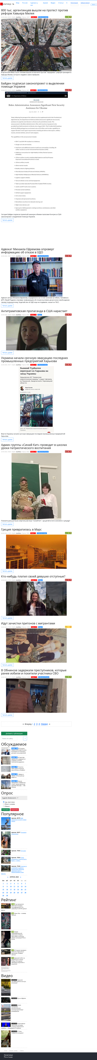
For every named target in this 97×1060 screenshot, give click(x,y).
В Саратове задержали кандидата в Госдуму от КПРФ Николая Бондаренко (18, 760)
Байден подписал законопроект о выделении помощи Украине (32, 84)
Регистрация (74, 3)
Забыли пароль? (85, 3)
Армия (45, 3)
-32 (68, 256)
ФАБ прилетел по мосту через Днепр (18, 819)
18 (14, 889)
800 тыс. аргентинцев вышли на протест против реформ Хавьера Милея (34, 11)
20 (21, 889)
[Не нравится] (70, 16)
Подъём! (23, 851)
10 (11, 886)
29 (3, 895)
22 (3, 892)
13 (21, 886)
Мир (17, 3)
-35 (68, 314)
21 (25, 889)
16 (7, 889)
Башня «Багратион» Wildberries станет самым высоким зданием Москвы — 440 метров (18, 784)
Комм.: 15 (33, 315)
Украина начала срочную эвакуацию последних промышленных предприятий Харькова (34, 359)
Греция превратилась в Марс (21, 529)
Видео (53, 3)
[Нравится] (66, 16)
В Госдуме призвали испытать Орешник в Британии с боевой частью (18, 952)
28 (25, 892)
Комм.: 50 (34, 580)
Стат (5, 1051)
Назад (44, 724)
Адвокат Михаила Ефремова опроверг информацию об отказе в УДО (27, 250)
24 (11, 892)
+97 (68, 677)
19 (18, 889)
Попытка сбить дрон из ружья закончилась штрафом (18, 768)
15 (3, 889)
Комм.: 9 (33, 533)
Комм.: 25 (33, 90)
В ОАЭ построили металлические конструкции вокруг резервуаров (17, 1008)
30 (7, 895)
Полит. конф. (13, 1051)
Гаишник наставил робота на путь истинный (18, 981)
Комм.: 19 (33, 256)
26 (18, 892)
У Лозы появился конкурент (17, 1032)
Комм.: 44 (34, 17)
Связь (22, 1051)
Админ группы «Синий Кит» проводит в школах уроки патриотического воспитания (34, 446)
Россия (24, 3)
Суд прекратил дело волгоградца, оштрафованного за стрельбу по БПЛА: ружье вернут (14, 907)
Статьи (60, 3)
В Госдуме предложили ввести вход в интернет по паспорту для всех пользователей (18, 751)
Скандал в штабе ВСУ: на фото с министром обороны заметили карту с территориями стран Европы (14, 870)
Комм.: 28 (34, 627)
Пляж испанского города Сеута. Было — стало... (19, 859)
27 (21, 892)
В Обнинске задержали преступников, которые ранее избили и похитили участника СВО (33, 671)
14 (25, 886)
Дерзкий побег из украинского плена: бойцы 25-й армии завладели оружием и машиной (18, 961)
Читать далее (7, 78)
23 (7, 892)
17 (11, 889)
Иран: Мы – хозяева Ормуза (18, 914)
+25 (68, 533)
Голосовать (5, 809)
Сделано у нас (34, 4)
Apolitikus (18, 17)
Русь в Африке (21, 998)
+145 (68, 627)
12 (18, 886)
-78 (68, 90)
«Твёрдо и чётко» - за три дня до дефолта (17, 775)
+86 (68, 17)
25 (14, 892)
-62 (68, 451)
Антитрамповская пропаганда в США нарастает (34, 311)
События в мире (43, 17)
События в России (43, 256)
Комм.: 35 (33, 452)
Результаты (14, 809)
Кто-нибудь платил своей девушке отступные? (33, 576)
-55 (68, 364)
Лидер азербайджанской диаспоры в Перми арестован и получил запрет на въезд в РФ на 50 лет (18, 935)
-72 (68, 580)
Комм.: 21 (33, 365)
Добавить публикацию (14, 733)
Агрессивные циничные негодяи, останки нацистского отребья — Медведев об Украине (13, 1026)
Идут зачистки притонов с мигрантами (28, 623)
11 (14, 886)
